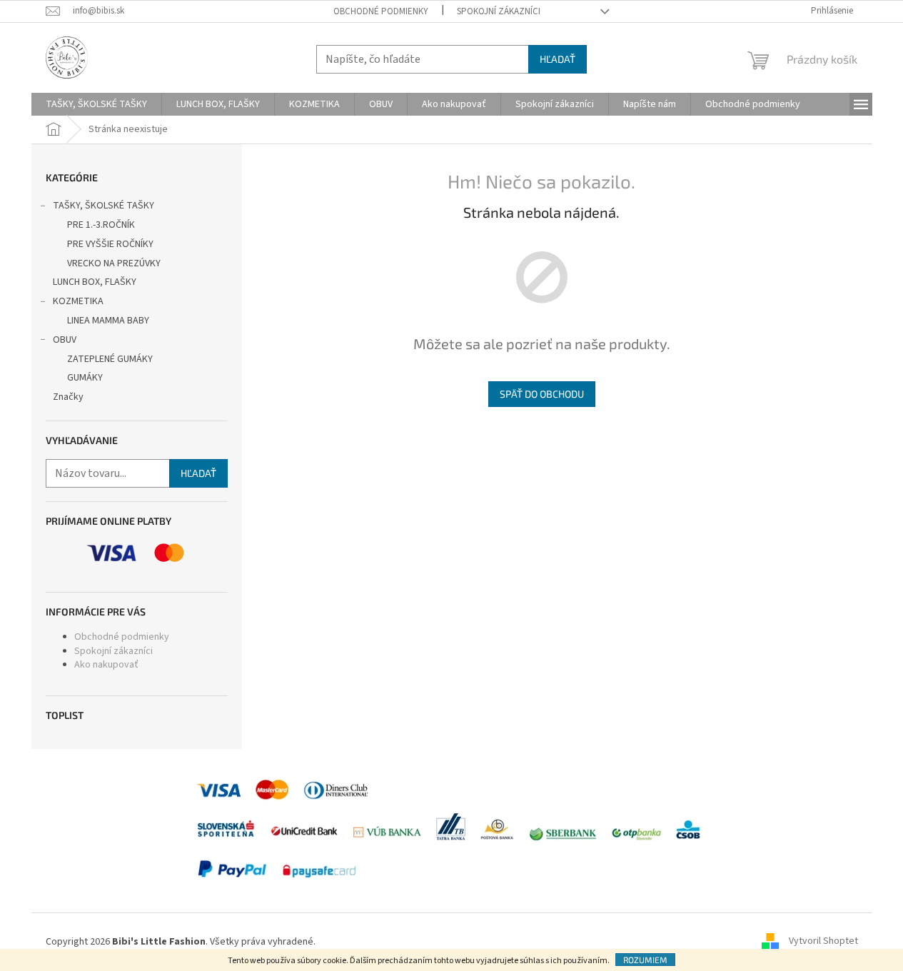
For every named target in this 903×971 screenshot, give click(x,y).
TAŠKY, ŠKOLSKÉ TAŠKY (103, 205)
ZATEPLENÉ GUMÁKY (110, 359)
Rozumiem (645, 960)
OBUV (64, 340)
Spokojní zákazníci (498, 11)
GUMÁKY (85, 378)
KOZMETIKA (78, 301)
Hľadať (557, 59)
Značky (68, 397)
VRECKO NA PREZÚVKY (114, 263)
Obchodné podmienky (380, 11)
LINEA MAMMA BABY (108, 320)
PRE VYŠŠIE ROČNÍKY (110, 244)
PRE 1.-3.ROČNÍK (101, 225)
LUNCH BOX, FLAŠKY (94, 282)
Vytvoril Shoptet (823, 942)
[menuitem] (96, 104)
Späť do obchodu (542, 394)
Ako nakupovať (106, 665)
